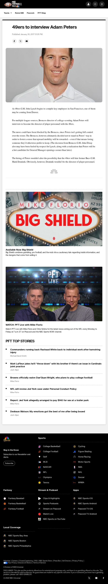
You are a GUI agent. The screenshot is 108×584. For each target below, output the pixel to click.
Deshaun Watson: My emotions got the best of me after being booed (47, 411)
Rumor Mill (19, 13)
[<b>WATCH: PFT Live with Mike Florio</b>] (54, 294)
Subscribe (9, 463)
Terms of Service (39, 563)
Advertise (6, 561)
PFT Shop (42, 13)
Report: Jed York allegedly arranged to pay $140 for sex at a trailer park (49, 400)
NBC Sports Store (45, 561)
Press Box (57, 561)
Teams (6, 13)
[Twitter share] (20, 41)
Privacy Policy (77, 561)
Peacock (30, 13)
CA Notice (28, 563)
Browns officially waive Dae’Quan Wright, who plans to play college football (51, 377)
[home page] (13, 4)
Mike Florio (14, 381)
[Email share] (26, 41)
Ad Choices (66, 561)
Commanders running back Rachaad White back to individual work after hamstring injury (55, 351)
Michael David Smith (18, 356)
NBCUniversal (18, 567)
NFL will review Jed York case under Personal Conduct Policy (43, 389)
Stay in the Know (11, 450)
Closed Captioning (26, 561)
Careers (15, 561)
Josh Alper (14, 370)
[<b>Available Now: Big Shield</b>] (54, 219)
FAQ (35, 561)
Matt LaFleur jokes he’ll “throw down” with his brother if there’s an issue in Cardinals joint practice (55, 365)
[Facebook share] (14, 41)
